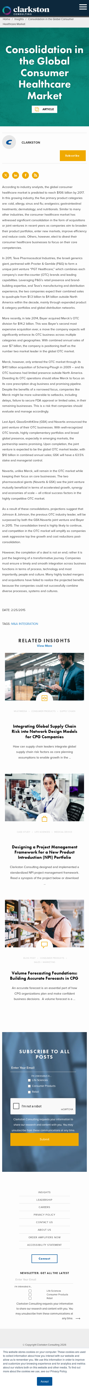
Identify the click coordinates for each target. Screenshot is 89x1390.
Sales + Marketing (44, 962)
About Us (44, 1230)
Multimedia (20, 711)
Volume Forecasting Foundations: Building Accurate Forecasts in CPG (44, 975)
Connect (44, 1258)
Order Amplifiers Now (45, 1237)
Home (6, 19)
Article (48, 109)
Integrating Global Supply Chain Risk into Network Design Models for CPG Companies (44, 732)
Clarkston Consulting (26, 10)
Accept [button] (45, 1381)
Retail (35, 1092)
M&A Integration (24, 624)
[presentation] (43, 1106)
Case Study (23, 832)
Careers (44, 1207)
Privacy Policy (45, 1214)
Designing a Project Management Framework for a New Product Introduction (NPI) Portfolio (44, 852)
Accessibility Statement (44, 1245)
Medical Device (63, 832)
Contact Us (44, 1222)
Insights (19, 19)
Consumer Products (43, 711)
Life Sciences (42, 832)
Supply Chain (67, 711)
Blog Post (29, 958)
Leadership (44, 1200)
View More (44, 646)
